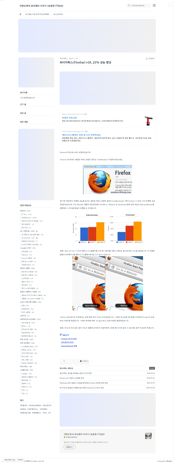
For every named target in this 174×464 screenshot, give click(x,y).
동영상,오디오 (29, 350)
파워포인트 (27, 309)
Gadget (27, 373)
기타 (25, 393)
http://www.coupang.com (73, 131)
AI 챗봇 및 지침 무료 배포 (32, 234)
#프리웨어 (43, 409)
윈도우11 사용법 (29, 275)
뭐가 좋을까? (28, 224)
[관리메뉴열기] (170, 4)
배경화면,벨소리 (29, 336)
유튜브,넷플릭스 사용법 (30, 291)
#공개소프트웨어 (35, 405)
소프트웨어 (27, 278)
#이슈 (44, 412)
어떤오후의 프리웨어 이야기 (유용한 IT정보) (41, 5)
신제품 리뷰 (26, 370)
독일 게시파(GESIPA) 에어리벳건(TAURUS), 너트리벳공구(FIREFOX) (92, 120)
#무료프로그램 (25, 412)
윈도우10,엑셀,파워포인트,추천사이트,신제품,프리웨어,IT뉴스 (86, 442)
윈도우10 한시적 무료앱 (32, 221)
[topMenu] (154, 5)
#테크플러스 (36, 412)
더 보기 (152, 368)
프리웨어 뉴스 (29, 217)
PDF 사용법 (28, 312)
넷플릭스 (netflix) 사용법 (33, 298)
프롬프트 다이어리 (30, 241)
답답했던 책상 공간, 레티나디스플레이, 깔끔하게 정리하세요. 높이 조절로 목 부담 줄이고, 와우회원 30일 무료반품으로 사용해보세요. (106, 139)
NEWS (25, 211)
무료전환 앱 (28, 332)
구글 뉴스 (27, 255)
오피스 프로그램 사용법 (30, 302)
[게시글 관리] (75, 361)
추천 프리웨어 (27, 343)
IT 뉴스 (27, 214)
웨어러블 (26, 380)
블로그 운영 (27, 281)
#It (49, 412)
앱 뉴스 (26, 326)
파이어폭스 (64, 58)
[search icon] (129, 5)
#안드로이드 (46, 405)
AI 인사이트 (58, 14)
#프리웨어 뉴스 (32, 409)
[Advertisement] (87, 35)
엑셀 (25, 305)
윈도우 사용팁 (27, 268)
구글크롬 (27, 251)
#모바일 (23, 409)
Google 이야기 (28, 248)
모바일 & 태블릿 (29, 377)
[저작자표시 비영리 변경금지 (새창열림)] (152, 362)
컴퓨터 (26, 383)
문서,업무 (27, 356)
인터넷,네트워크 (29, 363)
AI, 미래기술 (27, 231)
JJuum (169, 461)
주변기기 (27, 387)
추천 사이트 (26, 339)
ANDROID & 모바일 (30, 319)
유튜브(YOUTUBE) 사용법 (34, 295)
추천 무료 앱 (28, 322)
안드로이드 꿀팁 (29, 329)
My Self (26, 227)
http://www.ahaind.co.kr (72, 114)
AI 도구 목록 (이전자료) (32, 244)
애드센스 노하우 (29, 261)
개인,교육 (27, 359)
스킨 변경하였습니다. (27, 97)
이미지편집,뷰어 (29, 353)
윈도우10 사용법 (29, 271)
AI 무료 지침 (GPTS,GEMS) (37, 14)
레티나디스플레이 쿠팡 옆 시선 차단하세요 (81, 134)
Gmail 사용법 (29, 258)
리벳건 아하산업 (69, 117)
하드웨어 (27, 285)
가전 (25, 390)
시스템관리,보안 (30, 346)
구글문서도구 (28, 264)
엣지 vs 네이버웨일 (30, 288)
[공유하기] (69, 361)
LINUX (24, 315)
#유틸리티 (23, 405)
